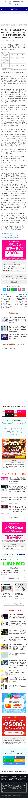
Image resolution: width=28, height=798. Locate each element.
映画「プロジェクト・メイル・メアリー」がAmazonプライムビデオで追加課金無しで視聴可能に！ (17, 632)
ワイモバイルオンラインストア (10, 235)
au (21, 414)
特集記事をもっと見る (14, 578)
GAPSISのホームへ (21, 771)
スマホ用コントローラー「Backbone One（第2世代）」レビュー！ (7, 595)
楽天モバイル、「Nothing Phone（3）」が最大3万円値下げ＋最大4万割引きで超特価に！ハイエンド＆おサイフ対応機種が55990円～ (18, 490)
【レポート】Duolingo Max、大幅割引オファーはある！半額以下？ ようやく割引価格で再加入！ (18, 616)
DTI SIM (22, 429)
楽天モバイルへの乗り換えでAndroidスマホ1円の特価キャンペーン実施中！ (13, 265)
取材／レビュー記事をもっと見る (14, 604)
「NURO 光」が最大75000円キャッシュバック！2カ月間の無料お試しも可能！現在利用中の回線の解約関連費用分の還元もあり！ (14, 742)
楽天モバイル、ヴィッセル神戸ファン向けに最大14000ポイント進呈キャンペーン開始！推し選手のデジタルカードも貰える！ (17, 509)
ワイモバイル (14, 278)
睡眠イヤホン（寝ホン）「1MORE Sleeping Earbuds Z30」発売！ (16, 672)
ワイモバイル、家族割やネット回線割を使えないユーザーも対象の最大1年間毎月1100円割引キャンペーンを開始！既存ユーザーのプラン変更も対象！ (13, 465)
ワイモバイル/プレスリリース (10, 237)
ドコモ (9, 411)
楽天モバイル (21, 411)
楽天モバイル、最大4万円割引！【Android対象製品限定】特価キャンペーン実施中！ (13, 269)
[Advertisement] (14, 19)
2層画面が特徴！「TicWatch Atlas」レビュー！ (20, 594)
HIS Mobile (15, 429)
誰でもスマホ (14, 434)
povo (24, 423)
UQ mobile (8, 426)
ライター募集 (8, 779)
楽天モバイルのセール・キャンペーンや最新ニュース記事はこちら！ (13, 547)
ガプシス (14, 9)
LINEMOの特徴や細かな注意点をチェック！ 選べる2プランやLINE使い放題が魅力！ (13, 571)
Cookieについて (13, 778)
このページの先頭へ (8, 771)
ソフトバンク (5, 278)
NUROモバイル (7, 429)
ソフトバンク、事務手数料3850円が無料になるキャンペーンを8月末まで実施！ (18, 336)
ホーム (2, 24)
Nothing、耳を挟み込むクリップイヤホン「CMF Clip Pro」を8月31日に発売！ (17, 679)
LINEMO (10, 423)
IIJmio (15, 426)
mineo (20, 426)
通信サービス (22, 278)
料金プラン (7, 24)
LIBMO (8, 431)
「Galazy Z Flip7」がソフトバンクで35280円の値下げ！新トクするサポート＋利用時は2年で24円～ (17, 624)
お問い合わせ (18, 779)
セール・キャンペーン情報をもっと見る (14, 517)
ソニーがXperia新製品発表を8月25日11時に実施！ (17, 654)
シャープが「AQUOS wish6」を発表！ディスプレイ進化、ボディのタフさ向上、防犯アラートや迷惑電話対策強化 (17, 329)
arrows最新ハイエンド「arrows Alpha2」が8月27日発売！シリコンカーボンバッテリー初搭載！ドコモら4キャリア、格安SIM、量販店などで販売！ (18, 664)
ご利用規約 (13, 776)
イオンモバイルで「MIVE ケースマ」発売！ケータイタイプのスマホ (17, 687)
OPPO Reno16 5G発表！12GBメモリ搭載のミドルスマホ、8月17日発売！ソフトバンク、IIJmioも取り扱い (17, 320)
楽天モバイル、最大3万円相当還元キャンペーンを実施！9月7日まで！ (17, 499)
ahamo (4, 423)
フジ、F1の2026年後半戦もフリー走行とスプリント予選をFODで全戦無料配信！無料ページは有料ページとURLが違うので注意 (18, 647)
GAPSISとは (4, 776)
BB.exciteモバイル (16, 431)
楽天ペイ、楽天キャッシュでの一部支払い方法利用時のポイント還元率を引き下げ (17, 639)
